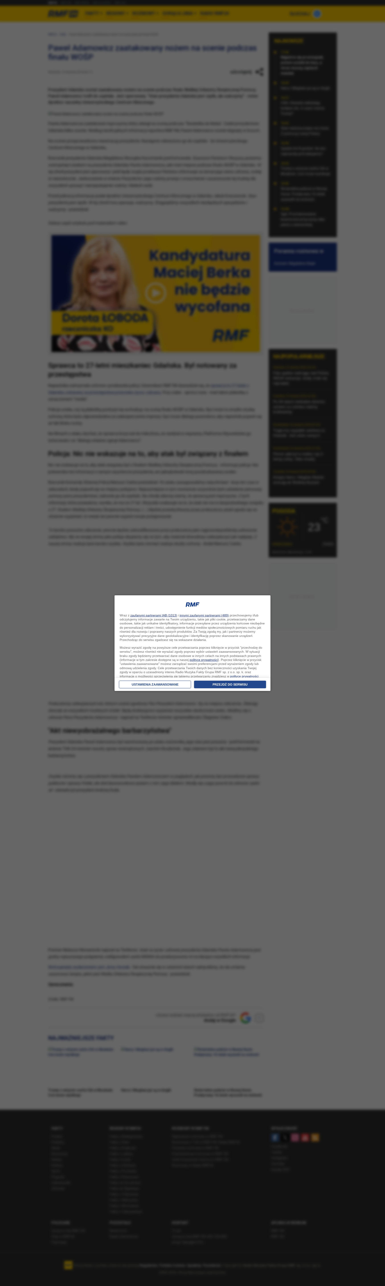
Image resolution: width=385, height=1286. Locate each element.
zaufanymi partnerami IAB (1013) (153, 615)
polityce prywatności (204, 660)
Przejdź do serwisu (230, 684)
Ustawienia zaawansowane (155, 684)
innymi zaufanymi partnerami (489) (204, 615)
